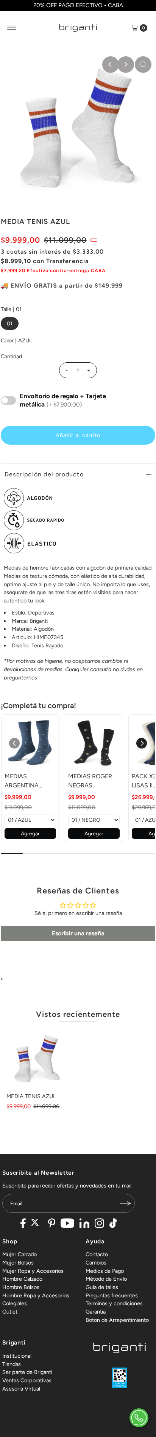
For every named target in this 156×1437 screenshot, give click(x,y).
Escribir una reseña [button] (78, 933)
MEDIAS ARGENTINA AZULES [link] (22, 781)
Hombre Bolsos (20, 1287)
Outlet (9, 1311)
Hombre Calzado (22, 1278)
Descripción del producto (44, 474)
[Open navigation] (12, 27)
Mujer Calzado (19, 1254)
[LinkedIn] (84, 1224)
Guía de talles (102, 1287)
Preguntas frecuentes (112, 1295)
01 (9, 323)
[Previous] (110, 64)
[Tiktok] (113, 1224)
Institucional (16, 1355)
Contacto (97, 1254)
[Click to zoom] (143, 64)
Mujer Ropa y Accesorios (33, 1271)
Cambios (96, 1262)
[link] (30, 743)
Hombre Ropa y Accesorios (35, 1295)
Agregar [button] (30, 833)
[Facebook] (23, 1224)
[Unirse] (125, 1203)
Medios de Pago (105, 1271)
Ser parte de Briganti (27, 1372)
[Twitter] (37, 1224)
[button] (141, 743)
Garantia (96, 1311)
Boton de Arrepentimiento (117, 1320)
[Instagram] (99, 1224)
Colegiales (14, 1303)
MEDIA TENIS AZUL (31, 1096)
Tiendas (11, 1364)
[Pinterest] (51, 1224)
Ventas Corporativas (26, 1380)
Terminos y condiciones (114, 1303)
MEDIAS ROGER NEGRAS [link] (90, 781)
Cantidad (11, 356)
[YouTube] (67, 1224)
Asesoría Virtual (21, 1388)
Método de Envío (106, 1278)
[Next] (125, 64)
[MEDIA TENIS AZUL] (36, 1059)
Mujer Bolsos (18, 1262)
